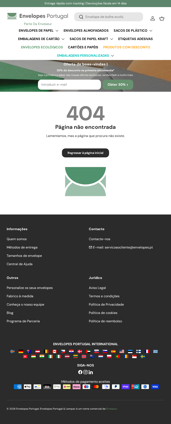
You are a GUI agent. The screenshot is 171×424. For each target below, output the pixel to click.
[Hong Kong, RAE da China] (25, 356)
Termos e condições (104, 296)
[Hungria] (33, 356)
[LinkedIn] (91, 372)
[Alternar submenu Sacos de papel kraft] (111, 38)
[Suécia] (143, 356)
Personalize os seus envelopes (30, 288)
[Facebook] (80, 372)
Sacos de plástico (130, 30)
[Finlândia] (138, 351)
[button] (161, 18)
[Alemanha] (21, 351)
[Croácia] (71, 351)
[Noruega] (84, 356)
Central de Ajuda (20, 264)
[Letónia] (67, 356)
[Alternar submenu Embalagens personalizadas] (112, 55)
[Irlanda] (50, 356)
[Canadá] (54, 351)
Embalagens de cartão (39, 39)
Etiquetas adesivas (135, 39)
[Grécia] (155, 351)
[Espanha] (113, 351)
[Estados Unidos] (121, 351)
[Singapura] (134, 356)
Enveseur (111, 408)
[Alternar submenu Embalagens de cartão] (62, 38)
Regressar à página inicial (85, 153)
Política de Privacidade (106, 304)
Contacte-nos (99, 239)
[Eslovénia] (105, 351)
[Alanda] (12, 351)
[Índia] (42, 356)
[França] (147, 351)
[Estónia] (130, 351)
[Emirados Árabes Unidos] (88, 351)
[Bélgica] (46, 351)
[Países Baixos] (100, 356)
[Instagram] (85, 372)
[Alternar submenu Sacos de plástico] (150, 30)
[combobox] (108, 16)
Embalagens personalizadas (83, 55)
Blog (10, 313)
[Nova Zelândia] (92, 356)
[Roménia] (126, 356)
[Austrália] (29, 351)
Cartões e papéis (83, 47)
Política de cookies (103, 313)
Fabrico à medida (20, 296)
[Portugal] (117, 356)
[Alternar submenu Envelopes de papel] (56, 30)
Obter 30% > (118, 84)
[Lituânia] (75, 356)
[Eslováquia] (96, 351)
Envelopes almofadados (86, 30)
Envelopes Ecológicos (42, 47)
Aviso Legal (97, 288)
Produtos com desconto (126, 47)
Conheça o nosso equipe (25, 304)
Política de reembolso (105, 321)
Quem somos (17, 239)
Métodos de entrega (22, 247)
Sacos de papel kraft (89, 39)
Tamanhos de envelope (24, 255)
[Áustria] (37, 351)
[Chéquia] (63, 351)
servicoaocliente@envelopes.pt (129, 247)
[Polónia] (109, 356)
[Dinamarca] (80, 351)
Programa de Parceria (23, 321)
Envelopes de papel (36, 30)
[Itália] (59, 356)
